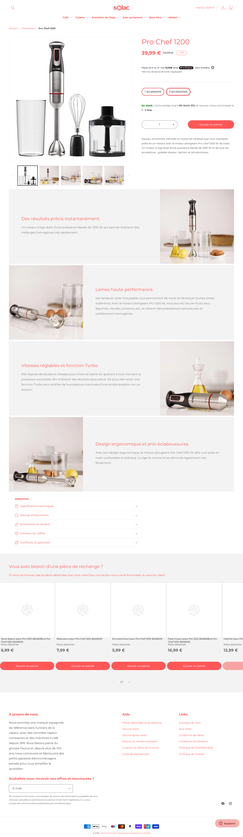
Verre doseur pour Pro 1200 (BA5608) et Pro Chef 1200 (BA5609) (25, 640)
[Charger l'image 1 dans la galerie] (28, 176)
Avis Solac (185, 728)
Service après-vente (134, 735)
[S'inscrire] (69, 788)
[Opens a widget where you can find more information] (227, 823)
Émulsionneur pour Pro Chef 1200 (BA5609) (137, 638)
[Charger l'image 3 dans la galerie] (71, 176)
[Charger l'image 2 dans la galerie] (49, 176)
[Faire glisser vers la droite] (129, 176)
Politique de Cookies (191, 753)
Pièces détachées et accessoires (142, 722)
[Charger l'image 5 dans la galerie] (114, 176)
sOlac (102, 833)
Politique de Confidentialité (196, 747)
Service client (130, 728)
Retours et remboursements (140, 741)
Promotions (28, 28)
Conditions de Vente (191, 735)
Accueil (13, 28)
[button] (13, 8)
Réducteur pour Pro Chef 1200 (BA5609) (79, 638)
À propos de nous (190, 722)
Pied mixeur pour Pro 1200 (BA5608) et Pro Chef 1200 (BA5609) (192, 640)
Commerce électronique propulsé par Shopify (128, 833)
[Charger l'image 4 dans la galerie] (92, 176)
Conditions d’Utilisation (193, 741)
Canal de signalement (135, 753)
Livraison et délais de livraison (140, 747)
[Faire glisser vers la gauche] (13, 176)
